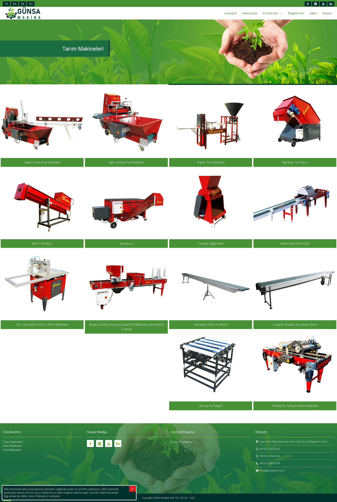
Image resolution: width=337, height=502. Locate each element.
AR (22, 3)
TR (6, 3)
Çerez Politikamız (181, 442)
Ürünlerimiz (270, 13)
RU (30, 3)
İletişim (327, 13)
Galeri (313, 13)
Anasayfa (230, 13)
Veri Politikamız (183, 432)
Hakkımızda (249, 13)
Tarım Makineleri (13, 442)
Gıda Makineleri (12, 446)
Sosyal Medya (97, 432)
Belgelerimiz (296, 13)
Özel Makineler (12, 450)
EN (14, 3)
